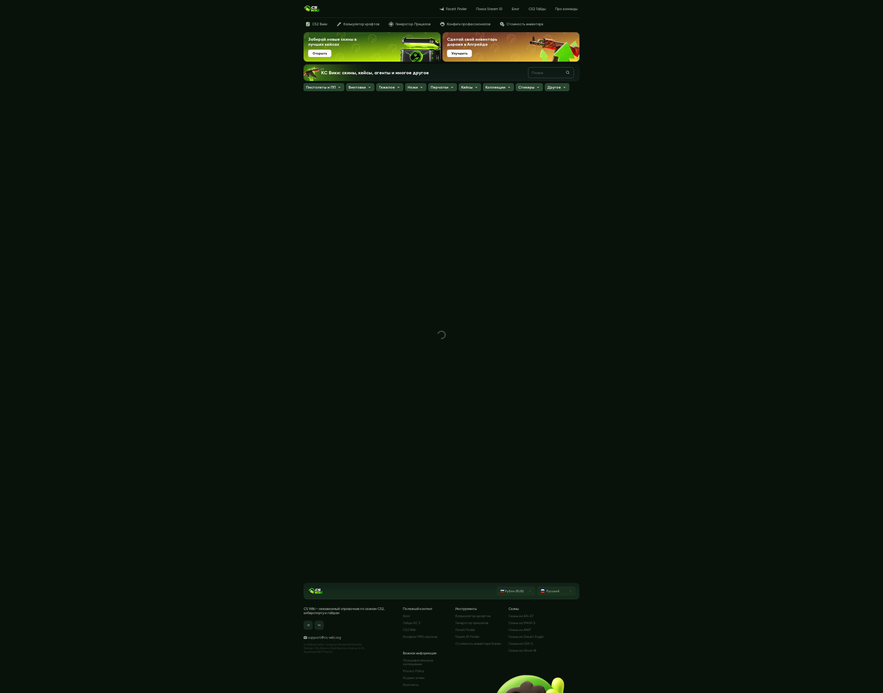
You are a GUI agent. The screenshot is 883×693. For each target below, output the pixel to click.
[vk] (319, 625)
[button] (324, 87)
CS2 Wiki (409, 630)
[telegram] (308, 625)
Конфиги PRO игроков (420, 637)
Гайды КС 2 (411, 623)
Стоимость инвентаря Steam (478, 643)
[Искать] (567, 72)
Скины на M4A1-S (521, 623)
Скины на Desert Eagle (525, 637)
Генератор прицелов (471, 623)
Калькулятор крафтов (473, 616)
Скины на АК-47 (521, 616)
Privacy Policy (413, 671)
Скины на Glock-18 (522, 650)
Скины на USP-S (520, 643)
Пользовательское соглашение (418, 662)
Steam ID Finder (467, 637)
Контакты (411, 685)
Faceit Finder (465, 630)
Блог (406, 616)
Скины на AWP (519, 630)
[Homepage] (312, 8)
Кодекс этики (413, 678)
